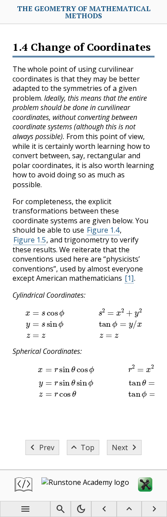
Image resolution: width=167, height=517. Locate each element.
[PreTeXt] (24, 485)
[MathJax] (145, 485)
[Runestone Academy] (85, 485)
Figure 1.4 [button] (103, 230)
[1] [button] (129, 278)
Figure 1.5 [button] (29, 240)
